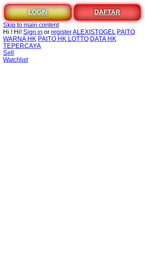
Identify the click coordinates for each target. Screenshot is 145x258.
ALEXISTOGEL (94, 32)
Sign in (33, 32)
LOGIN (38, 12)
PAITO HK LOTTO (63, 39)
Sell (8, 53)
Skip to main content (31, 25)
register (61, 32)
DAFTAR (107, 12)
